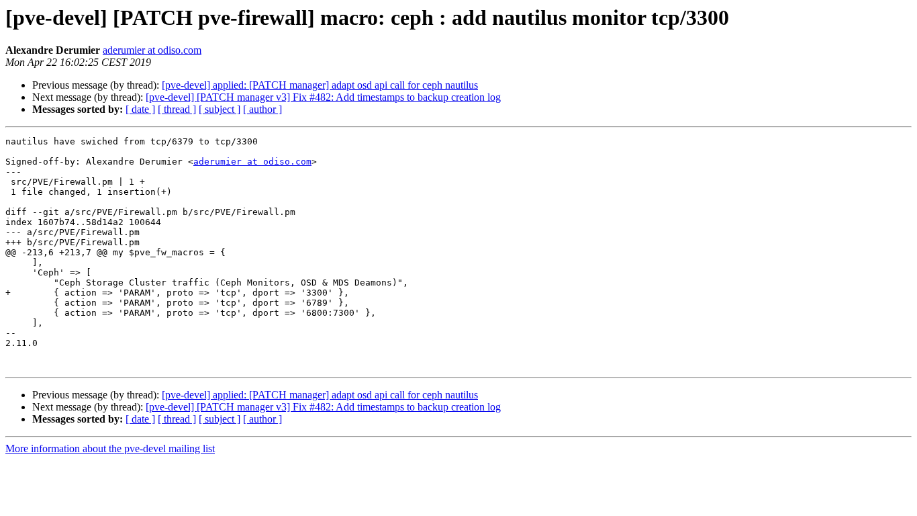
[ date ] (140, 109)
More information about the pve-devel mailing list (110, 448)
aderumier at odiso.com (152, 50)
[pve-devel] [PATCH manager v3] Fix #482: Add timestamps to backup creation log (323, 97)
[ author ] (262, 109)
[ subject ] (219, 109)
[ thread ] (177, 109)
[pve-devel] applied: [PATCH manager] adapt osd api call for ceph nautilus (320, 85)
